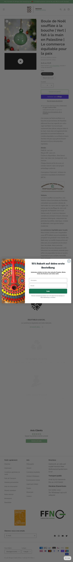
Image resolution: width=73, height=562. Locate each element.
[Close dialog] (69, 261)
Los (48, 291)
